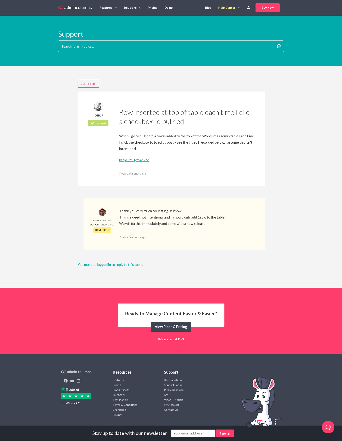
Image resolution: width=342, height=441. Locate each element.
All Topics (88, 83)
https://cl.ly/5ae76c (134, 160)
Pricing (153, 7)
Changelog (119, 409)
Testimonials (120, 399)
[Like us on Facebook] (66, 381)
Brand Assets (121, 389)
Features (106, 7)
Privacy (117, 414)
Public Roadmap (174, 389)
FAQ (167, 394)
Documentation (173, 380)
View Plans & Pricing (171, 327)
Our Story (119, 394)
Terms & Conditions (125, 404)
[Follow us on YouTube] (72, 381)
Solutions (130, 7)
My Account (171, 404)
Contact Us (171, 409)
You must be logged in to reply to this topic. (110, 264)
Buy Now (267, 7)
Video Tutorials (173, 399)
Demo (168, 7)
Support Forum (173, 385)
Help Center (226, 7)
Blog (208, 7)
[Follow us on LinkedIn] (78, 381)
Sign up (225, 433)
